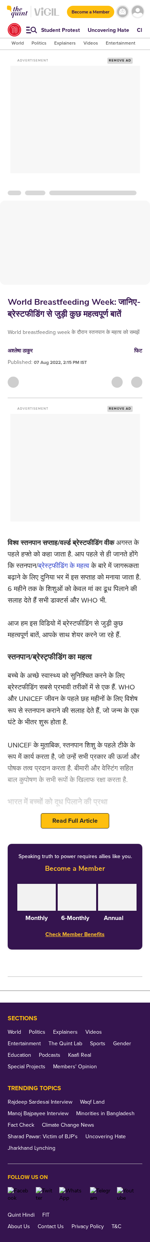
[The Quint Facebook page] (19, 1194)
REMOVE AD (120, 60)
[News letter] (122, 11)
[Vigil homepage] (46, 15)
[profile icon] (137, 11)
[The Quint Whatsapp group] (71, 1194)
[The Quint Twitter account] (44, 1194)
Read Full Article (75, 821)
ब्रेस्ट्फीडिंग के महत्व (63, 565)
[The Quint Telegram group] (100, 1194)
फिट (138, 350)
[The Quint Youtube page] (127, 1194)
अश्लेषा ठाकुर (20, 350)
